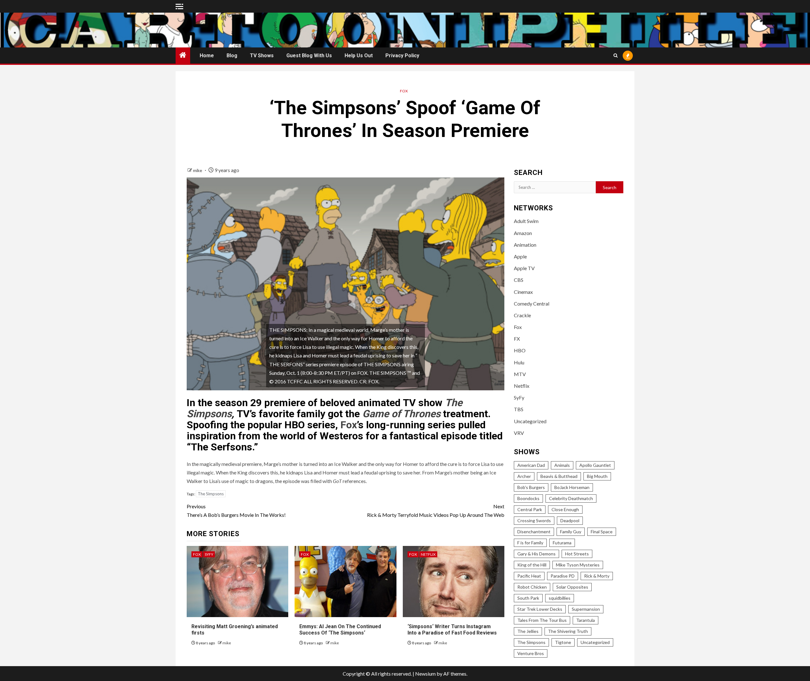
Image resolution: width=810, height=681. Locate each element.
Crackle (522, 315)
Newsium (425, 674)
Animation (525, 245)
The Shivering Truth (568, 631)
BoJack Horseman (571, 487)
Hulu (519, 362)
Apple (520, 256)
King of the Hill (531, 564)
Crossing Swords (534, 520)
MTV (520, 374)
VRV (519, 433)
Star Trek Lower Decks (539, 609)
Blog (232, 56)
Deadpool (569, 520)
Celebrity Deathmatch (571, 498)
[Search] (616, 55)
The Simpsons (211, 493)
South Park (528, 598)
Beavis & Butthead (558, 476)
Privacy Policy (402, 56)
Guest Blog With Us (309, 56)
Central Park (529, 509)
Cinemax (523, 292)
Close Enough (565, 509)
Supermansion (586, 609)
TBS (518, 409)
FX (517, 339)
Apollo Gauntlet (595, 465)
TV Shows (262, 56)
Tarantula (585, 620)
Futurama (562, 542)
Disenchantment (534, 531)
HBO (520, 350)
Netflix (428, 554)
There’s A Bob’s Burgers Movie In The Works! (236, 510)
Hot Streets (577, 553)
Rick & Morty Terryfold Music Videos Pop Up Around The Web (435, 510)
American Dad (531, 465)
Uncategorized (530, 421)
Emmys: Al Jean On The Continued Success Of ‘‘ (340, 629)
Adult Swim (526, 221)
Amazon (523, 233)
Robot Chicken (532, 587)
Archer (524, 476)
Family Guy (570, 531)
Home (207, 56)
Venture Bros (530, 653)
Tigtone (563, 642)
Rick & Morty (596, 576)
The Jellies (528, 631)
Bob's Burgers (531, 487)
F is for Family (530, 542)
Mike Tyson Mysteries (578, 564)
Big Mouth (597, 476)
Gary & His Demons (536, 553)
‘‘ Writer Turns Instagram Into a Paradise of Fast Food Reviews (452, 629)
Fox (404, 91)
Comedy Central (531, 303)
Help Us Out (359, 56)
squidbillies (559, 598)
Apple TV (524, 268)
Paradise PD (563, 576)
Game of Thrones (401, 414)
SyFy (209, 554)
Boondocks (528, 498)
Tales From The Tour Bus (542, 620)
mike (198, 170)
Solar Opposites (572, 587)
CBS (518, 280)
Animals (562, 465)
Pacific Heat (529, 576)
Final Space (602, 531)
